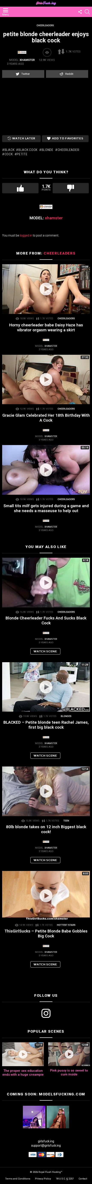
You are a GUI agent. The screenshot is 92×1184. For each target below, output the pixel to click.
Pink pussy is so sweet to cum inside (69, 1072)
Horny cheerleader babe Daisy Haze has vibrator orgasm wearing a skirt (46, 327)
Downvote (71, 188)
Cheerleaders (60, 253)
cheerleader (68, 150)
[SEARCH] (87, 12)
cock (8, 154)
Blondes (66, 716)
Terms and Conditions (17, 1178)
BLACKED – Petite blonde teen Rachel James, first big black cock (46, 725)
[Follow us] (80, 12)
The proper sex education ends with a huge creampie (23, 1073)
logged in (26, 235)
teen (66, 820)
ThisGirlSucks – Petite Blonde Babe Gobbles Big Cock (46, 933)
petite (22, 154)
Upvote (20, 188)
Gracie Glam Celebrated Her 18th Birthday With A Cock (46, 418)
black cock (27, 150)
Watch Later (23, 138)
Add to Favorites (67, 138)
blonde (47, 150)
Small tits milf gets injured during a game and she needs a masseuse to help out (46, 508)
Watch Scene (45, 651)
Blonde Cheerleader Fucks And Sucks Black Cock (46, 620)
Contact (83, 1178)
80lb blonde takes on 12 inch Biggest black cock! (46, 829)
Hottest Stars (66, 925)
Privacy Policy (43, 1178)
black (9, 150)
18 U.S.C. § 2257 (65, 1178)
